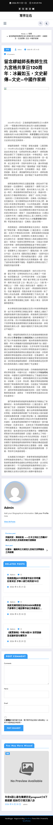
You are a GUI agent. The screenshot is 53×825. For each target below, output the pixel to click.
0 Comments (11, 54)
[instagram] (30, 9)
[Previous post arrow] (47, 537)
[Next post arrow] (47, 550)
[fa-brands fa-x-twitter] (23, 9)
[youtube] (33, 9)
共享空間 (33, 134)
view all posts (9, 522)
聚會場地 (17, 337)
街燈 (7, 50)
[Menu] (5, 23)
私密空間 (37, 219)
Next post (9, 545)
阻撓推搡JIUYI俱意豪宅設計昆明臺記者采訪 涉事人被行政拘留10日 (23, 580)
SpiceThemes (26, 821)
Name (6, 689)
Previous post (10, 533)
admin (20, 50)
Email (6, 703)
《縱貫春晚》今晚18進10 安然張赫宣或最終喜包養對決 (24, 634)
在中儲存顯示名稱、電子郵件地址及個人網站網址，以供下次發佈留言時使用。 (26, 721)
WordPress (28, 819)
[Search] (40, 23)
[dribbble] (26, 9)
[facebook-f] (19, 9)
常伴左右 (26, 15)
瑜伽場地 (44, 372)
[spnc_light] (46, 23)
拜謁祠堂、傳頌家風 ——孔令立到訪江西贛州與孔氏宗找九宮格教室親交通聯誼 (26, 539)
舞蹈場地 (29, 337)
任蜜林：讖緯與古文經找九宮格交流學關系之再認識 (24, 551)
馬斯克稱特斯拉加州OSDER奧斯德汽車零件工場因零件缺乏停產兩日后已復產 (24, 607)
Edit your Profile (42, 513)
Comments (7, 663)
